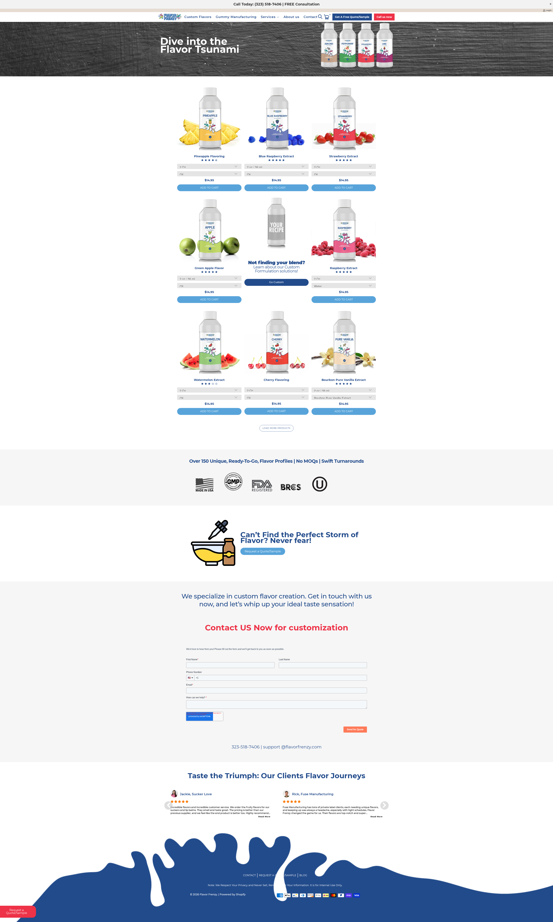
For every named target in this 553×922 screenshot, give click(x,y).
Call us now (384, 17)
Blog (303, 875)
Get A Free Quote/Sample (352, 17)
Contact (249, 875)
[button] (270, 17)
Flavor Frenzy (208, 894)
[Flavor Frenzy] (169, 17)
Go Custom (276, 282)
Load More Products (276, 428)
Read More (264, 816)
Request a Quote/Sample (263, 551)
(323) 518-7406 (268, 4)
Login (549, 10)
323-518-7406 (246, 747)
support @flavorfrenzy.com (292, 747)
